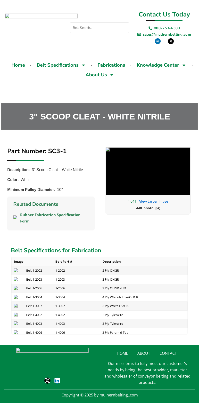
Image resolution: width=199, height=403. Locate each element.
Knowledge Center (158, 65)
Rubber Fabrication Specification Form (50, 217)
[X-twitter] (47, 381)
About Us (96, 74)
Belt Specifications (58, 65)
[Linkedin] (57, 381)
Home (18, 65)
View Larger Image (153, 201)
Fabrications (111, 65)
